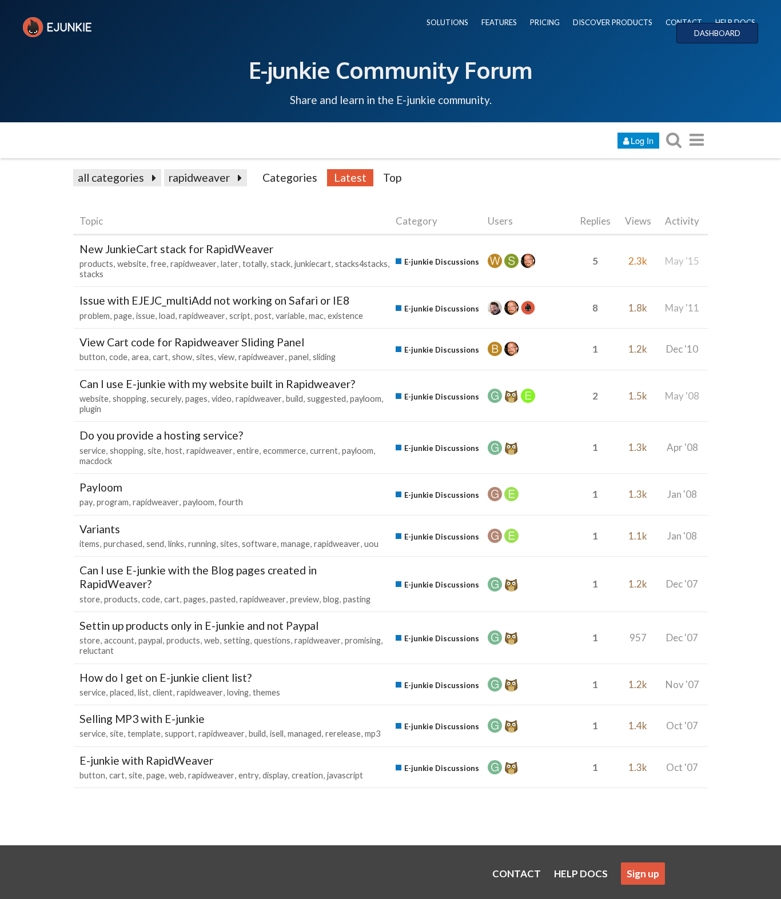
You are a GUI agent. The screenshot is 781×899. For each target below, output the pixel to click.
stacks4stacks (361, 264)
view (226, 357)
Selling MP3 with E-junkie (142, 718)
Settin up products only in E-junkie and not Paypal (198, 625)
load (167, 316)
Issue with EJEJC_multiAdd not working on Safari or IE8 (214, 300)
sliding (324, 357)
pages (196, 398)
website (131, 264)
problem (94, 316)
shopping (129, 398)
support (179, 733)
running (202, 544)
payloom (365, 398)
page (123, 316)
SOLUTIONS (447, 22)
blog (331, 599)
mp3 (372, 733)
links (176, 544)
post (263, 316)
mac (316, 316)
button (92, 357)
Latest (350, 177)
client (163, 692)
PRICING (545, 22)
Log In (642, 140)
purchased (122, 544)
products (96, 264)
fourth (230, 502)
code (118, 357)
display (275, 775)
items (89, 544)
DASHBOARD (717, 33)
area (140, 357)
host (173, 451)
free (158, 264)
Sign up (643, 874)
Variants (99, 529)
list (143, 692)
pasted (223, 599)
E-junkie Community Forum (390, 69)
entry (248, 775)
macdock (95, 461)
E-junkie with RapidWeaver (146, 760)
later (229, 264)
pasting (356, 599)
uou (371, 544)
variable (290, 316)
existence (345, 316)
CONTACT (684, 22)
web (212, 640)
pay (86, 502)
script (239, 316)
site (154, 451)
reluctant (96, 651)
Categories (289, 177)
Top (392, 177)
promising (363, 640)
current (324, 451)
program (113, 502)
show (182, 357)
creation (307, 775)
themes (266, 692)
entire (248, 451)
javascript (345, 775)
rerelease (343, 733)
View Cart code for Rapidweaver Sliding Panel (191, 342)
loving (238, 692)
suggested (326, 398)
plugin (90, 409)
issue (145, 316)
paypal (150, 640)
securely (165, 398)
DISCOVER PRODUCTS (612, 22)
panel (299, 357)
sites (205, 357)
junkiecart (312, 264)
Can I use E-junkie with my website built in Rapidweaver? (217, 383)
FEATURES (499, 22)
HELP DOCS (735, 22)
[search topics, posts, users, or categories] (673, 140)
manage (295, 544)
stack (280, 264)
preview (304, 599)
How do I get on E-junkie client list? (165, 677)
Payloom (100, 487)
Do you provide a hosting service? (161, 435)
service (92, 451)
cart (160, 357)
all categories (111, 177)
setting (237, 640)
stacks (91, 274)
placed (122, 692)
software (259, 544)
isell (277, 733)
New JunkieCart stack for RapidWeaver (176, 248)
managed (304, 733)
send (155, 544)
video (222, 398)
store (89, 599)
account (119, 640)
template (144, 733)
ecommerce (284, 451)
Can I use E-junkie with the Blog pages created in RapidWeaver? (198, 577)
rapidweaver (199, 177)
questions (272, 640)
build (294, 398)
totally (254, 264)
